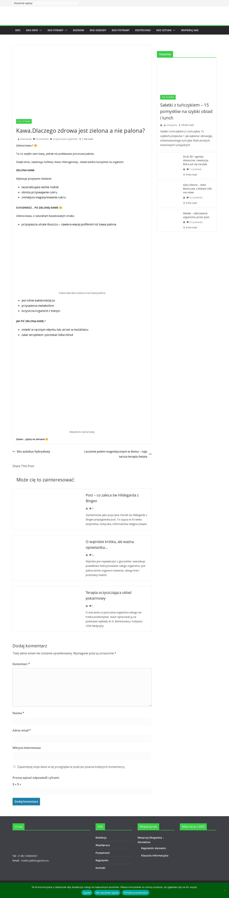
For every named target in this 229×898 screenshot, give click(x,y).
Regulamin (102, 860)
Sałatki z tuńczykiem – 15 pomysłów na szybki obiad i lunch (186, 111)
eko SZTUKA (163, 30)
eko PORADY (55, 30)
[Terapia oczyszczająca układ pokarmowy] (47, 589)
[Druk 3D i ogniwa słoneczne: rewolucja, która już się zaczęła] (168, 166)
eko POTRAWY (121, 30)
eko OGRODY (98, 30)
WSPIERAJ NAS (190, 30)
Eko (17, 30)
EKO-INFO (32, 30)
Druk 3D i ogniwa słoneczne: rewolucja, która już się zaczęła (196, 160)
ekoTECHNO (143, 30)
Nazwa (18, 713)
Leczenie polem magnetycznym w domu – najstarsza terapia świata (115, 454)
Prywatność (103, 852)
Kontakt (100, 868)
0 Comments (42, 139)
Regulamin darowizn (153, 848)
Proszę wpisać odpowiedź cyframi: (36, 778)
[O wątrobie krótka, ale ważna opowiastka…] (37, 538)
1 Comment (195, 169)
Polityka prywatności (136, 892)
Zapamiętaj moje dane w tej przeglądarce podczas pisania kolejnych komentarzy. (71, 767)
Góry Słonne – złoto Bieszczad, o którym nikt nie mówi (197, 188)
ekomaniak (25, 139)
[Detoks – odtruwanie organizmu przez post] (168, 220)
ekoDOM (78, 30)
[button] (40, 30)
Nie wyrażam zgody (107, 892)
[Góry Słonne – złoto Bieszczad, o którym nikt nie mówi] (168, 194)
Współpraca (103, 845)
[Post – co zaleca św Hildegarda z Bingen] (47, 491)
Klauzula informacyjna (154, 855)
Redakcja (101, 837)
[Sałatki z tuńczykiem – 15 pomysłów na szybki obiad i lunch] (186, 76)
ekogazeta (172, 125)
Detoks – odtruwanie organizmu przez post (196, 215)
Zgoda (86, 892)
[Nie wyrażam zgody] (224, 890)
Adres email (22, 730)
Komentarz (21, 664)
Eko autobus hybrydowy (33, 451)
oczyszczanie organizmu (65, 139)
